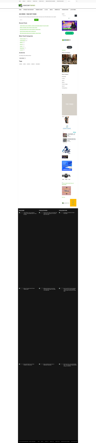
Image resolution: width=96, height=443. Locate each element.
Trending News (65, 9)
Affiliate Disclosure (60, 1)
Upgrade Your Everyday (28, 9)
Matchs (24, 1)
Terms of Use (35, 1)
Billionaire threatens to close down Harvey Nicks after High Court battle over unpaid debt (49, 289)
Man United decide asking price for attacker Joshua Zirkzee (30, 33)
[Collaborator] (67, 170)
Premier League (39, 9)
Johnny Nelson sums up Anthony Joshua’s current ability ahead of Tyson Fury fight (34, 25)
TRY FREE (69, 104)
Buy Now (63, 197)
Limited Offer (69, 33)
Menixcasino (34, 441)
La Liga (46, 9)
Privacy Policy (41, 1)
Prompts (69, 47)
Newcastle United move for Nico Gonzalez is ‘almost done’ (30, 29)
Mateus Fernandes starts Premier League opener (28, 27)
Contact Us (29, 1)
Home (20, 1)
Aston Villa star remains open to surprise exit (28, 31)
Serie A (51, 9)
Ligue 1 (21, 46)
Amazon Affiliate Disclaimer (50, 1)
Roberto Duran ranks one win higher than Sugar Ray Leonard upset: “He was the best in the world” (50, 213)
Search (63, 13)
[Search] (76, 16)
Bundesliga (57, 9)
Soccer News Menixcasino (24, 441)
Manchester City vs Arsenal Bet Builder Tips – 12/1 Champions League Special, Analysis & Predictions (70, 365)
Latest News (73, 9)
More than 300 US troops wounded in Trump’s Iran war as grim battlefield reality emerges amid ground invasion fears (70, 290)
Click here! (64, 50)
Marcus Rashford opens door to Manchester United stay (49, 365)
